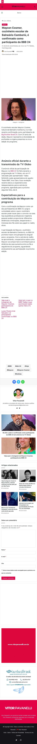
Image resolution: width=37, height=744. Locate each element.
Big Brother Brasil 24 (9, 135)
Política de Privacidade (18, 732)
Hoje (27, 366)
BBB (10, 366)
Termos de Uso (29, 732)
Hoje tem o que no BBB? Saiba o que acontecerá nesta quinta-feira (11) (25, 303)
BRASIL (9, 20)
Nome (3, 549)
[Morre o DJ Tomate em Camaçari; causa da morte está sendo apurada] (9, 499)
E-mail (3, 556)
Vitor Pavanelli (7, 51)
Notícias (19, 374)
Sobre (9, 732)
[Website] (17, 408)
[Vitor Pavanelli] (18, 7)
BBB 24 (13, 171)
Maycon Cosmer (24, 370)
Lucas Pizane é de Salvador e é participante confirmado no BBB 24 (9, 314)
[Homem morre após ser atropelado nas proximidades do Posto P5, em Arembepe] (27, 496)
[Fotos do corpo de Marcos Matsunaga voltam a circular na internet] (27, 476)
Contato (18, 735)
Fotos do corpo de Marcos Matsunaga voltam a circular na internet (27, 485)
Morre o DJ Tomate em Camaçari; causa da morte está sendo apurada (9, 509)
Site (2, 563)
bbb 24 (18, 366)
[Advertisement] (18, 76)
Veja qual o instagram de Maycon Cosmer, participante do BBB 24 (7, 304)
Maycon (10, 370)
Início (4, 20)
